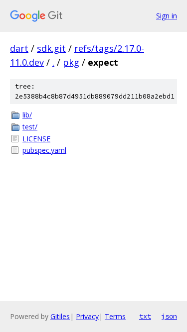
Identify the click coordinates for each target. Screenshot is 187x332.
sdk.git (51, 48)
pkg (71, 62)
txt (145, 316)
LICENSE (36, 138)
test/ (29, 126)
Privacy (87, 316)
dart (19, 48)
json (169, 316)
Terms (115, 316)
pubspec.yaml (44, 150)
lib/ (27, 114)
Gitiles (60, 316)
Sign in (166, 15)
